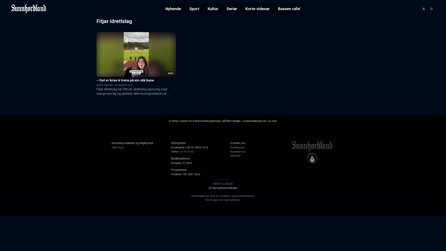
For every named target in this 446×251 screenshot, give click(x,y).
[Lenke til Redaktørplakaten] (312, 158)
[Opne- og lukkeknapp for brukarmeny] (423, 8)
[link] (28, 8)
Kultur (213, 8)
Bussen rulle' (289, 8)
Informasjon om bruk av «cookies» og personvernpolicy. (223, 196)
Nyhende (173, 8)
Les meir (272, 121)
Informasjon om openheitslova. (223, 200)
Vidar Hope (118, 147)
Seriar (231, 8)
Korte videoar (257, 8)
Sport (194, 8)
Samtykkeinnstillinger (224, 188)
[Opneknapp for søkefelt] (431, 8)
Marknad (235, 155)
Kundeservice (238, 151)
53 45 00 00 (187, 151)
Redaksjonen (237, 147)
